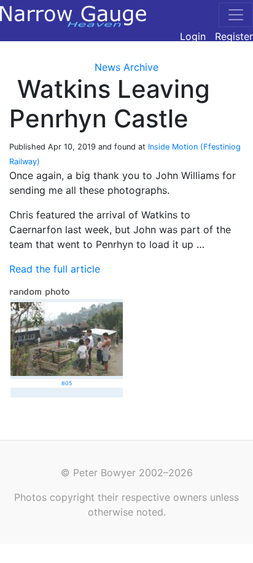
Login (193, 36)
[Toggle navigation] (236, 14)
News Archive (126, 67)
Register (234, 36)
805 (66, 383)
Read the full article (54, 269)
